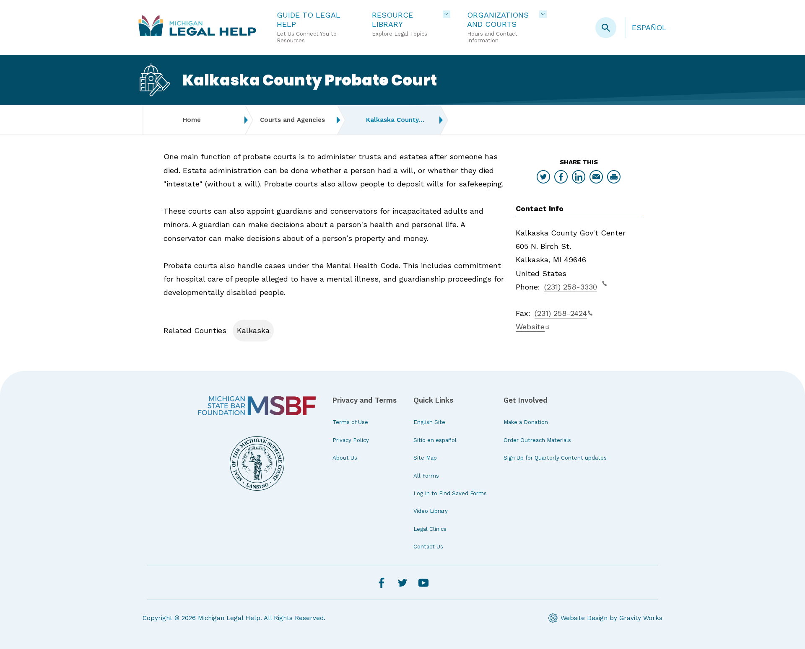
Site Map (425, 458)
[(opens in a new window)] (257, 405)
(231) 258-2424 (561, 313)
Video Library (430, 511)
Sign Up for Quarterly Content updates (555, 458)
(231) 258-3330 (570, 286)
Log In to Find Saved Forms (450, 493)
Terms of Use (350, 422)
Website (530, 326)
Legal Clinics (430, 529)
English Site (429, 422)
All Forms (426, 476)
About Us (344, 458)
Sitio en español (435, 440)
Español (649, 27)
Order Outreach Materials (537, 440)
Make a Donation (526, 422)
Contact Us (428, 546)
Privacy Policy (350, 440)
